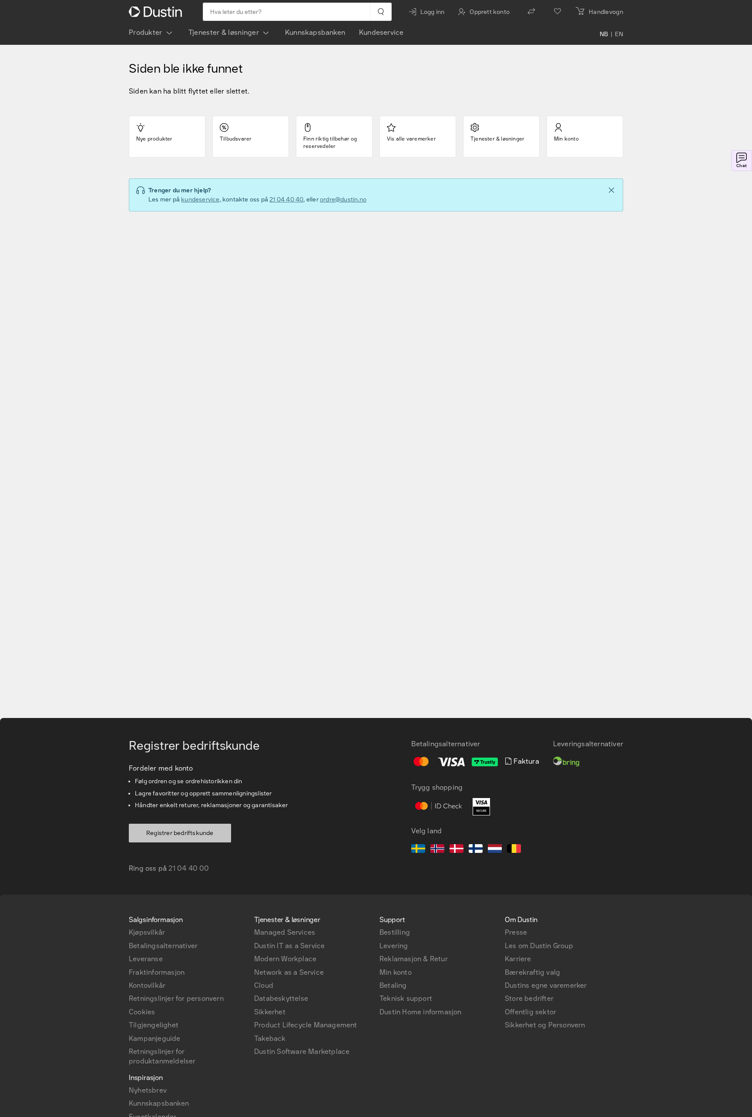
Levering (393, 946)
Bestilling (394, 932)
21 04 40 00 (188, 868)
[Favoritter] (557, 11)
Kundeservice (381, 32)
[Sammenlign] (531, 11)
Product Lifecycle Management (305, 1025)
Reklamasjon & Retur (413, 959)
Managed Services (284, 932)
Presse (516, 932)
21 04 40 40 (286, 199)
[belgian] (514, 850)
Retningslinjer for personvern (176, 998)
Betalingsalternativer (163, 946)
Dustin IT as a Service (289, 946)
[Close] (611, 190)
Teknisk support (405, 998)
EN (619, 34)
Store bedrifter (529, 998)
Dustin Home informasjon (420, 1012)
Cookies (142, 1012)
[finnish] (476, 850)
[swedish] (418, 850)
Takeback (270, 1038)
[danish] (456, 850)
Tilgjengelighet (153, 1025)
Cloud (263, 985)
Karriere (518, 959)
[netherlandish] (495, 850)
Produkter (145, 32)
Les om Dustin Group (539, 946)
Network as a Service (289, 972)
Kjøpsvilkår (147, 932)
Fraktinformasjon (157, 972)
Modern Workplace (285, 959)
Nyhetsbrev (148, 1090)
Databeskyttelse (281, 998)
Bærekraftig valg (532, 972)
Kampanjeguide (155, 1038)
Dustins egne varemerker (546, 985)
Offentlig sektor (530, 1012)
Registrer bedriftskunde (180, 833)
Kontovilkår (147, 985)
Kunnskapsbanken (315, 32)
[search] (380, 11)
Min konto (395, 972)
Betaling (393, 985)
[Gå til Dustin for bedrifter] (157, 12)
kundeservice (200, 199)
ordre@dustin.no (343, 199)
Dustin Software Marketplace (301, 1051)
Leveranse (146, 959)
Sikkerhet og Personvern (545, 1025)
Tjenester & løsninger (223, 32)
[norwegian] (437, 850)
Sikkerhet (269, 1012)
